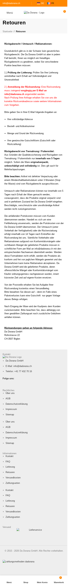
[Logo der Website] (34, 12)
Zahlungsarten (13, 483)
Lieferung (10, 466)
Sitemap (10, 414)
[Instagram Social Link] (9, 383)
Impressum (11, 409)
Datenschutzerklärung (17, 404)
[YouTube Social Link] (14, 383)
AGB (8, 398)
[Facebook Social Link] (5, 383)
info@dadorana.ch (11, 3)
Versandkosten (13, 477)
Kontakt (9, 456)
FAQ (8, 461)
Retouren (10, 472)
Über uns (10, 393)
